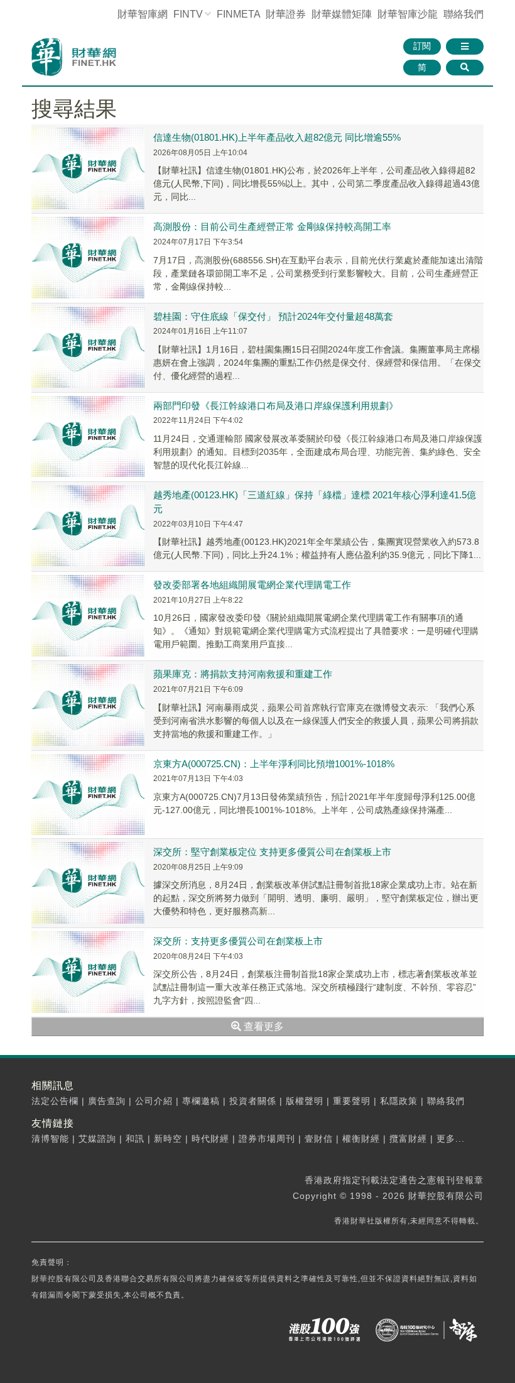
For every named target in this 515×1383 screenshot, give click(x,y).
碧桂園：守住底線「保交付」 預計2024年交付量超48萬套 (273, 316)
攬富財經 (408, 1139)
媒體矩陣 (342, 14)
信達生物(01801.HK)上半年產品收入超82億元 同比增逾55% (277, 137)
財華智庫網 (142, 14)
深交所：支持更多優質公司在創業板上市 (238, 941)
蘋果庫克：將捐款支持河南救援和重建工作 (242, 674)
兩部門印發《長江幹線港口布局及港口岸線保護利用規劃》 (275, 405)
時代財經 (210, 1139)
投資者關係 (252, 1101)
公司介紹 (154, 1101)
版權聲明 (304, 1101)
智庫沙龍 (407, 14)
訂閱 (422, 46)
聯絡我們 (463, 14)
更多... (450, 1139)
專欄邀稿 (201, 1101)
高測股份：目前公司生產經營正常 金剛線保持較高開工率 (272, 226)
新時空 (168, 1139)
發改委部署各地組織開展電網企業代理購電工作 (252, 584)
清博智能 (50, 1139)
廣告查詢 (107, 1101)
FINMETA (238, 14)
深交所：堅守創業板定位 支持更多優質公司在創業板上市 (272, 851)
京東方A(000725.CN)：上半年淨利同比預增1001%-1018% (273, 763)
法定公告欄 (55, 1101)
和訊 (135, 1139)
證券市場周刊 (267, 1139)
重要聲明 (352, 1101)
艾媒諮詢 (97, 1139)
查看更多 (262, 1026)
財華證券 (286, 14)
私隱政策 (399, 1101)
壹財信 (319, 1139)
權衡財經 (361, 1139)
